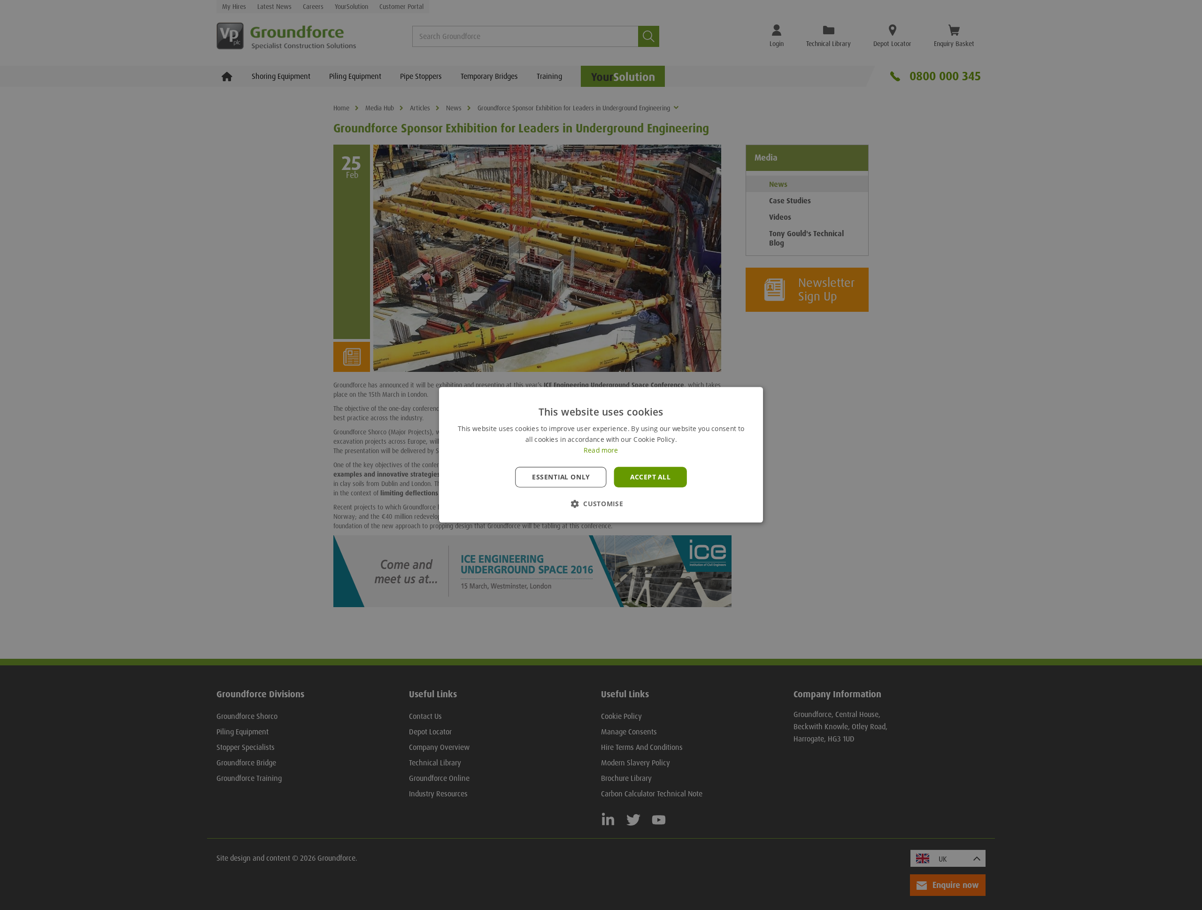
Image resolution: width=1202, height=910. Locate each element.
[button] (601, 504)
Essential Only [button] (561, 477)
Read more (601, 450)
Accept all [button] (650, 477)
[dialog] (601, 455)
